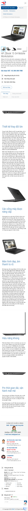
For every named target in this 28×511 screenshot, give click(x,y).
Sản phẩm (5, 10)
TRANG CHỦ (8, 483)
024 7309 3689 (12, 478)
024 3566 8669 (19, 479)
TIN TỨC (19, 483)
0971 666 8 (14, 459)
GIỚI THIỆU (19, 486)
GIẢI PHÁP (19, 484)
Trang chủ (21, 7)
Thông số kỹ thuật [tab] (16, 93)
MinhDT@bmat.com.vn (12, 481)
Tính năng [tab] (5, 93)
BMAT (13, 509)
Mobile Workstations (7, 14)
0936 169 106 (15, 443)
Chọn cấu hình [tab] (15, 97)
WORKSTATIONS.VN (10, 491)
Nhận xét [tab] (5, 97)
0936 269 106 (15, 451)
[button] (25, 21)
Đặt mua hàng (6, 87)
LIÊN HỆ (7, 486)
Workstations (12, 10)
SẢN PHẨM (8, 484)
